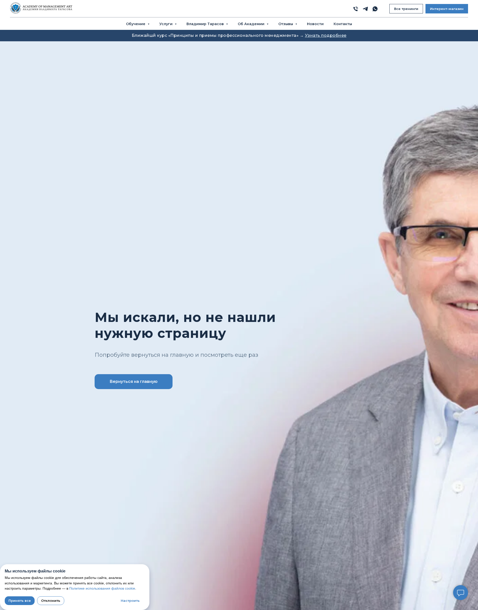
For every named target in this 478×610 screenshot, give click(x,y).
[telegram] (365, 9)
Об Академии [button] (251, 24)
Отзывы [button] (286, 24)
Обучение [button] (136, 24)
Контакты (343, 24)
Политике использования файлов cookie (102, 588)
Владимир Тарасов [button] (205, 24)
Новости (315, 24)
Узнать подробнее (326, 35)
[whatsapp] (375, 9)
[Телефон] (356, 9)
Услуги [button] (166, 24)
